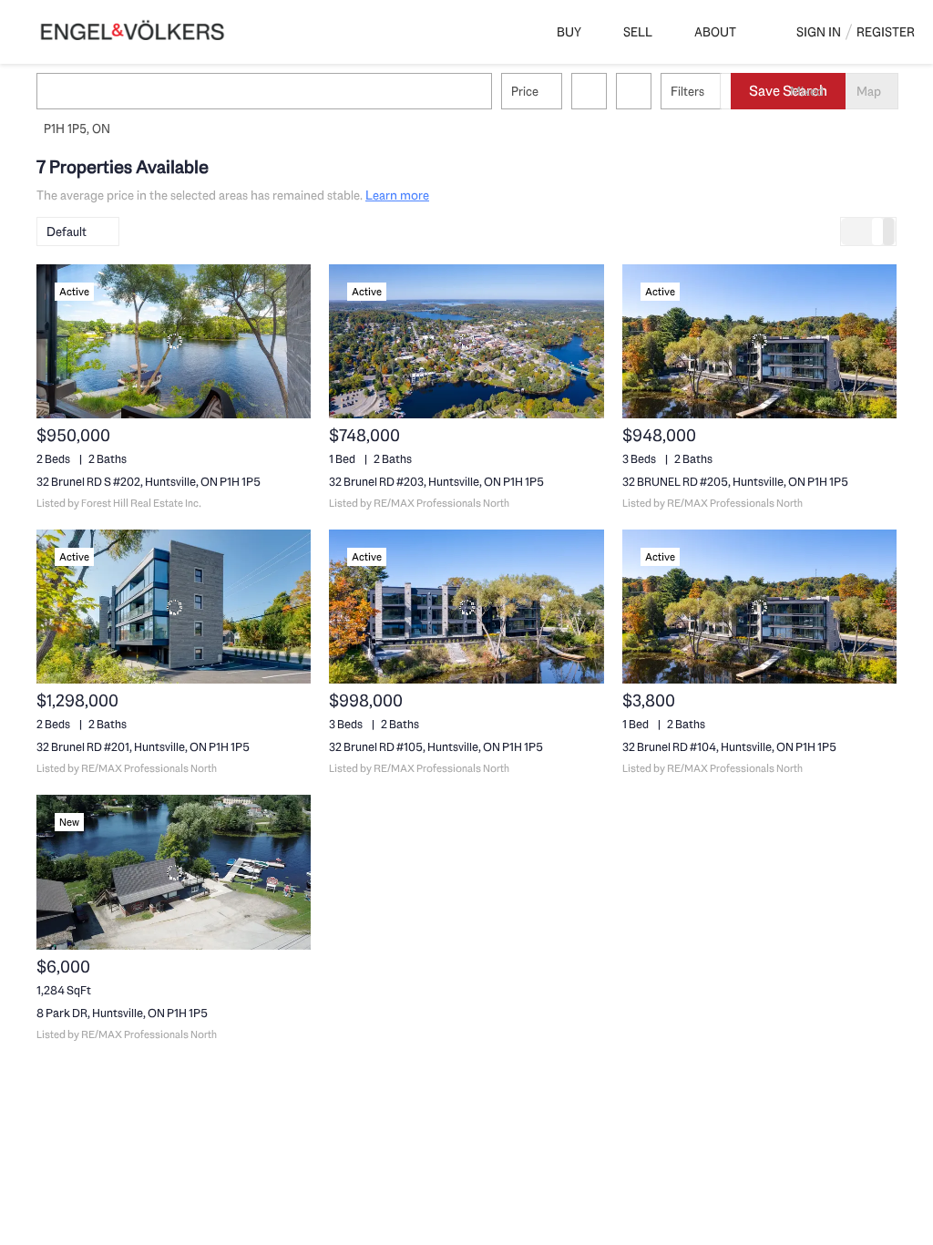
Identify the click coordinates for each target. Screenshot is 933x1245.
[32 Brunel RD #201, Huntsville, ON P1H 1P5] (173, 607)
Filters (687, 91)
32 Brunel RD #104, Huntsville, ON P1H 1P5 (729, 747)
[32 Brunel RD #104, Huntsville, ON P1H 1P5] (759, 607)
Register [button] (885, 32)
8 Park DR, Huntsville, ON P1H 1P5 (122, 1013)
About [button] (715, 32)
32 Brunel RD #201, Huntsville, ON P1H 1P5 (143, 747)
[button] (58, 91)
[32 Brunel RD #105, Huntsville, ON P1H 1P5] (466, 607)
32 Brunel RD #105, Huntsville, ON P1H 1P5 (436, 747)
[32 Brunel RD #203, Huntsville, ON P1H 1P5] (466, 341)
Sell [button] (637, 32)
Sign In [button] (818, 32)
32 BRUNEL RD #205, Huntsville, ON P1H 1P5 (735, 481)
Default (66, 231)
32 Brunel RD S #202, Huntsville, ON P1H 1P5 (148, 481)
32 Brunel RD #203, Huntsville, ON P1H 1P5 (436, 481)
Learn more (397, 195)
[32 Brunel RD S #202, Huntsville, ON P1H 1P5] (173, 341)
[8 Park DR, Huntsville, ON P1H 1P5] (173, 872)
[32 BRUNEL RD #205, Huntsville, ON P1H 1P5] (759, 341)
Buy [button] (569, 32)
